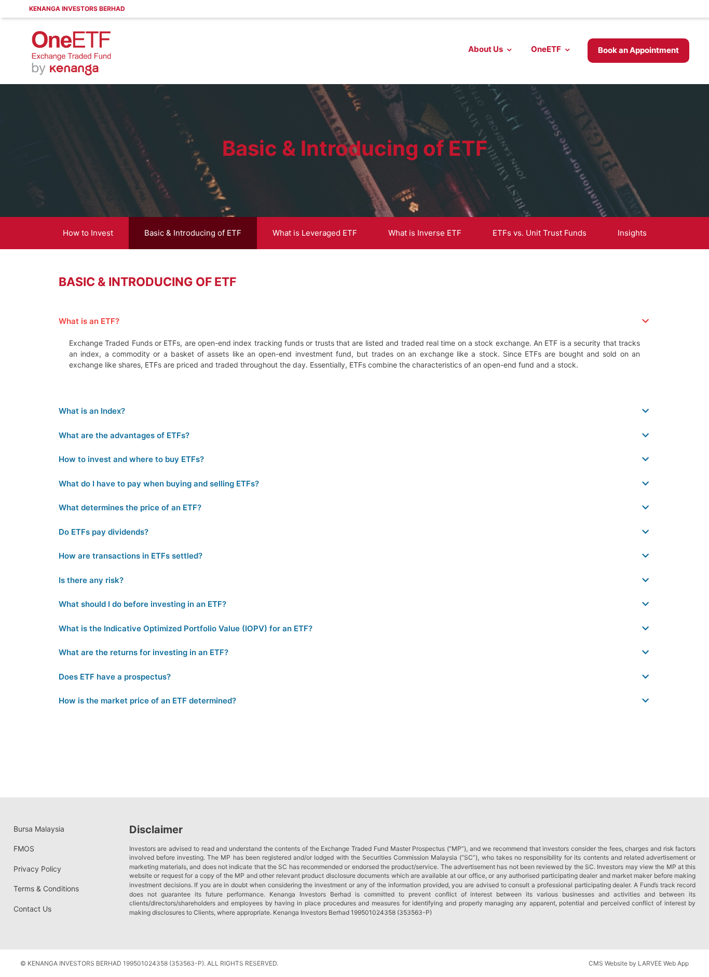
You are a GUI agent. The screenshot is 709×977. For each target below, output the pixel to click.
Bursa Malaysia (38, 828)
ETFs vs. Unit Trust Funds (540, 233)
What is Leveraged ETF (314, 233)
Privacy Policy (37, 868)
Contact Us (32, 908)
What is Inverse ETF (424, 233)
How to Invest (88, 233)
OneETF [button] (546, 49)
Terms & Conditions (46, 888)
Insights (632, 233)
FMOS (23, 848)
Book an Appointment (638, 50)
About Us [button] (485, 49)
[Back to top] (680, 948)
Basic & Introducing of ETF (192, 233)
